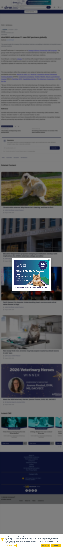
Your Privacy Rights (11, 545)
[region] (31, 541)
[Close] (60, 537)
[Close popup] (49, 260)
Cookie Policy (12, 542)
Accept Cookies (45, 545)
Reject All (56, 545)
